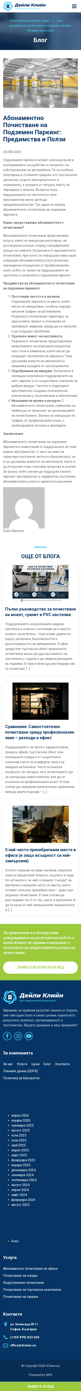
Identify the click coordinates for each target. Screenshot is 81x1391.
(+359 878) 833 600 (24, 1337)
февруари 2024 (23, 1200)
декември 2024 (23, 1170)
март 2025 (19, 1155)
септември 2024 (24, 1180)
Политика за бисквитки (21, 1078)
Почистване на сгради (20, 1276)
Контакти (62, 1064)
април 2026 (20, 1115)
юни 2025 (18, 1140)
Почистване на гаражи (20, 1297)
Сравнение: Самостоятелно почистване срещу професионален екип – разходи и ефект (39, 732)
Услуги (22, 1064)
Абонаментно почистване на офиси (30, 1269)
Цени (35, 1064)
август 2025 (20, 1130)
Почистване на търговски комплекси (32, 1290)
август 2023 (20, 1205)
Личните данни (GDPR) (20, 1071)
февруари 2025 (23, 1160)
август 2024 (20, 1185)
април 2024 (20, 1190)
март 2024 (19, 1195)
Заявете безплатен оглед (40, 967)
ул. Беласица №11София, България (24, 1326)
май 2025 (18, 1145)
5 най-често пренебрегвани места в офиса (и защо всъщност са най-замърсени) (40, 855)
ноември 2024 (22, 1175)
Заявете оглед (40, 1387)
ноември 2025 (22, 1125)
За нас (8, 1064)
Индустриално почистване (23, 1283)
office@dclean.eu (23, 1345)
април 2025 (20, 1150)
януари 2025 (20, 1165)
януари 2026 (20, 1120)
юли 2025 (18, 1135)
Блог (47, 1064)
